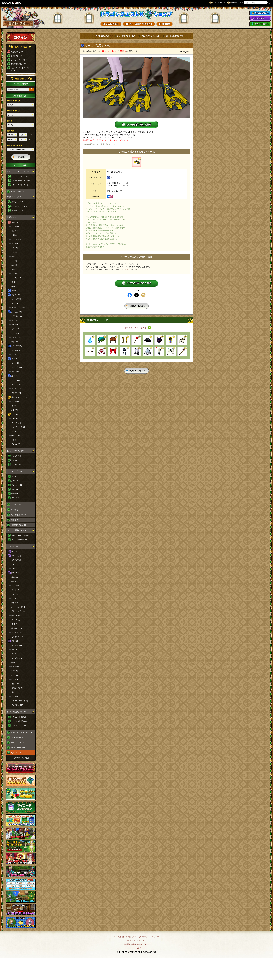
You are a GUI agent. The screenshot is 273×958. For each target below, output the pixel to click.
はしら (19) (15, 684)
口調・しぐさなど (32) (19, 725)
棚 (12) (13, 662)
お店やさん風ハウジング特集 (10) (20, 69)
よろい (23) (15, 329)
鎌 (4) (13, 286)
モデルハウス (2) (17, 551)
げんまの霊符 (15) (17, 737)
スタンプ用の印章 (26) (18, 515)
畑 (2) (13, 692)
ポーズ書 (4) (15, 510)
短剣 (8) (14, 235)
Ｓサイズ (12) (16, 560)
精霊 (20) (14, 489)
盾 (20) (13, 290)
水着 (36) (14, 342)
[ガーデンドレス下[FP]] (148, 351)
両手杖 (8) (14, 243)
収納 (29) (14, 577)
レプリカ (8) (15, 476)
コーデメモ (260, 18)
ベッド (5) (14, 654)
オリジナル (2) (16, 498)
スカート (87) (16, 354)
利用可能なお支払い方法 (174, 36)
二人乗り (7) (15, 460)
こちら (125, 270)
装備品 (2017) (11, 217)
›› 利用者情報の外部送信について (136, 944)
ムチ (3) (14, 265)
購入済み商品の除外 (14, 146)
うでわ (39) (15, 363)
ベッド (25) (15, 585)
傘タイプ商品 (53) (17, 435)
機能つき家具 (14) (17, 615)
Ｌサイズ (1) (15, 568)
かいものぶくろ (260, 13)
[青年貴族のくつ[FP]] (136, 351)
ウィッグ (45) (16, 299)
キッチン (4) (15, 620)
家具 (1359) (15, 573)
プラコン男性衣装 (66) (19, 717)
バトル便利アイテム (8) (19, 176)
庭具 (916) (15, 641)
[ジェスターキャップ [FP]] (101, 340)
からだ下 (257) (16, 346)
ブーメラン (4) (16, 278)
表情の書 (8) (15, 520)
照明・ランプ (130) (18, 611)
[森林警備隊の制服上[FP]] (113, 340)
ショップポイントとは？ (126, 36)
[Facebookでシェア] (129, 295)
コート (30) (15, 333)
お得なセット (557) (14, 197)
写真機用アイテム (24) (18, 525)
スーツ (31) (15, 324)
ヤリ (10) (14, 248)
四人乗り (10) (16, 464)
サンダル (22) (16, 393)
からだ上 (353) (16, 312)
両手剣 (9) (14, 231)
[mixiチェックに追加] (143, 295)
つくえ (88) (15, 590)
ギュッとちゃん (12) (18, 427)
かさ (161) (15, 414)
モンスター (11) (16, 485)
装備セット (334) (17, 202)
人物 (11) (14, 481)
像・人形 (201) (16, 658)
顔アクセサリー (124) (19, 397)
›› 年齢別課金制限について (136, 940)
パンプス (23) (16, 388)
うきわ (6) (14, 440)
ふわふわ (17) (16, 418)
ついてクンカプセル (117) (16, 471)
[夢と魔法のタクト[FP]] (182, 351)
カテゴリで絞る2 (13, 111)
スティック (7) (16, 239)
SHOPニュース (260, 23)
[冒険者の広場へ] (18, 23)
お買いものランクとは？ (150, 36)
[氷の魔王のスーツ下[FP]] (125, 351)
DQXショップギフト (18, 753)
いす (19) (14, 671)
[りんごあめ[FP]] (136, 340)
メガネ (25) (15, 401)
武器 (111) (14, 222)
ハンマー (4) (15, 273)
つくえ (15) (15, 666)
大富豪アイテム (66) (18, 747)
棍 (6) (13, 256)
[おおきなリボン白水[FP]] (171, 351)
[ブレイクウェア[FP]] (171, 340)
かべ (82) (14, 679)
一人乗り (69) (16, 456)
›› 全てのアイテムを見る (20, 758)
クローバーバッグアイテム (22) (18, 171)
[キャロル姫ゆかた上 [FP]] (101, 351)
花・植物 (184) (16, 645)
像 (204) (14, 624)
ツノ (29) (14, 303)
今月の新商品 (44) (17, 52)
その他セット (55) (17, 210)
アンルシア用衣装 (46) (19, 539)
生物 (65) (14, 493)
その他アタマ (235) (18, 307)
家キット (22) (16, 556)
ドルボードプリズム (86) (15, 451)
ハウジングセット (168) (19, 206)
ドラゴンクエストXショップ (136, 14)
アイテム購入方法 (102, 36)
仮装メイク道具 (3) (17, 191)
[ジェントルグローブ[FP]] (182, 340)
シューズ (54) (16, 384)
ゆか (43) (14, 675)
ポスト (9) (14, 696)
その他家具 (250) (17, 637)
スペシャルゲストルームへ (21, 768)
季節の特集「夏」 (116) (19, 64)
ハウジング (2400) (13, 546)
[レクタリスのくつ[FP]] (125, 340)
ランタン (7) (15, 444)
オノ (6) (14, 252)
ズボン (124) (15, 350)
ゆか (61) (14, 603)
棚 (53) (13, 581)
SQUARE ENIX (11, 3)
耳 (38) (13, 406)
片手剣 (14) (15, 226)
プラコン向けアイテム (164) (17, 712)
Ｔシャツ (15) (16, 337)
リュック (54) (16, 423)
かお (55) (14, 410)
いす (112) (15, 594)
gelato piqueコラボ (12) (19, 60)
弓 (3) (13, 282)
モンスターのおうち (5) (19, 701)
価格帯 (9, 121)
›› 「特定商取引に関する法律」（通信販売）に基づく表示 (136, 937)
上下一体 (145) (16, 316)
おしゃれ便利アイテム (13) (20, 180)
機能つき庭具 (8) (17, 688)
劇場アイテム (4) (17, 56)
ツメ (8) (14, 261)
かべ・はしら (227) (18, 607)
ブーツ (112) (15, 380)
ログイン (21, 37)
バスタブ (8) (15, 598)
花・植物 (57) (16, 632)
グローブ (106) (16, 367)
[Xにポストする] (136, 295)
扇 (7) (13, 269)
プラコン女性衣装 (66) (19, 721)
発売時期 (10, 131)
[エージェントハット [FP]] (148, 340)
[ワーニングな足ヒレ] (136, 162)
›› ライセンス (137, 948)
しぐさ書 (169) (16, 504)
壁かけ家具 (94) (16, 628)
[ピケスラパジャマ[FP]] (159, 351)
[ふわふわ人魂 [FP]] (90, 340)
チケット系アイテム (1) (19, 185)
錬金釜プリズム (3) (17, 742)
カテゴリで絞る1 (13, 101)
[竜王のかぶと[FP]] (159, 340)
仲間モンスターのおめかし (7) (21, 732)
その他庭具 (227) (17, 705)
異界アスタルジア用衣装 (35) (21, 535)
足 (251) (14, 376)
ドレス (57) (15, 320)
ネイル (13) (15, 371)
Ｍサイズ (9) (15, 564)
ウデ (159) (15, 359)
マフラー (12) (16, 431)
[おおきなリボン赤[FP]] (113, 351)
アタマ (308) (15, 295)
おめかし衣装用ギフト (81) (16, 530)
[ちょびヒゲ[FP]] (90, 351)
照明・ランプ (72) (17, 649)
